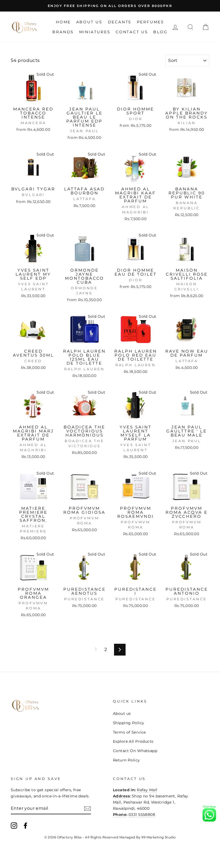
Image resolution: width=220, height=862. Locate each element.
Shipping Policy (128, 722)
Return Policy (126, 760)
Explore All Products (133, 741)
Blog (160, 31)
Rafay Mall (147, 789)
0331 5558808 (142, 814)
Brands (63, 31)
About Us (89, 22)
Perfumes (150, 22)
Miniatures (95, 31)
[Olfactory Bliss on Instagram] (14, 825)
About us (122, 713)
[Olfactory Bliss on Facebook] (25, 825)
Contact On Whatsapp (135, 750)
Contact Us (132, 31)
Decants (120, 22)
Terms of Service (129, 732)
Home (63, 22)
